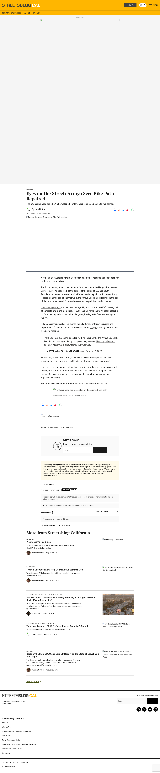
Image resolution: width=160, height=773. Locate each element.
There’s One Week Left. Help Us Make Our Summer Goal (54, 569)
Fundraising (30, 567)
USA (38, 13)
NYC (18, 762)
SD (29, 13)
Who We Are (6, 727)
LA (25, 13)
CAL (3, 762)
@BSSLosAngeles (65, 338)
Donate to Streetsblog (11, 13)
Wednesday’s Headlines (38, 542)
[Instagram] (155, 709)
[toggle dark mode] (143, 5)
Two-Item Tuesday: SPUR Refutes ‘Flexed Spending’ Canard (57, 626)
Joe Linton (40, 209)
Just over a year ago (50, 307)
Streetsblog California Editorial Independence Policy (20, 744)
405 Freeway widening (55, 594)
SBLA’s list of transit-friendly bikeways (90, 361)
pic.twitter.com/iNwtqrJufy (78, 345)
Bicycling (29, 189)
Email (66, 450)
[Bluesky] (150, 709)
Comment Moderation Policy (12, 749)
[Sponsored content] (80, 101)
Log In (128, 5)
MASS (23, 762)
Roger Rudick (36, 634)
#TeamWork (58, 345)
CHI (27, 762)
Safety (51, 623)
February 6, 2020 (94, 351)
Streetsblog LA (67, 428)
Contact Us (6, 753)
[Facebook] (138, 709)
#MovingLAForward (105, 341)
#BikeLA (48, 345)
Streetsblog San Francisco (38, 623)
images (93, 327)
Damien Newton (37, 553)
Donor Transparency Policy (11, 740)
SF (34, 13)
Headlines (30, 539)
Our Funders (6, 736)
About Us (5, 723)
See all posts (32, 681)
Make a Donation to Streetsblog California (16, 731)
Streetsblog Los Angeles (37, 594)
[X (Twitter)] (144, 709)
